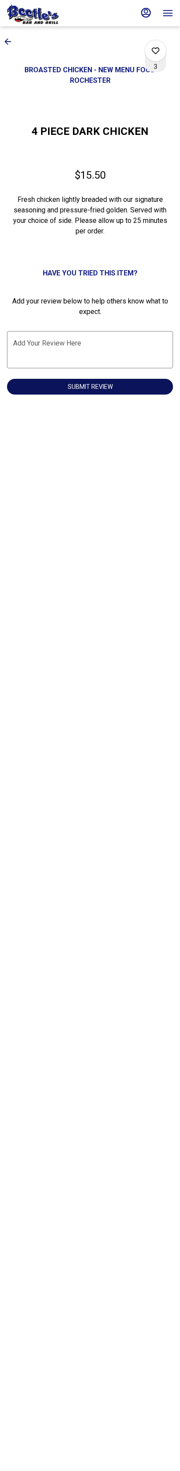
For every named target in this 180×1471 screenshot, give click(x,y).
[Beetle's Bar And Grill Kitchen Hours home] (46, 13)
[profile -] (146, 12)
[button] (10, 41)
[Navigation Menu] (167, 13)
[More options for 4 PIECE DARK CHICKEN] (155, 50)
